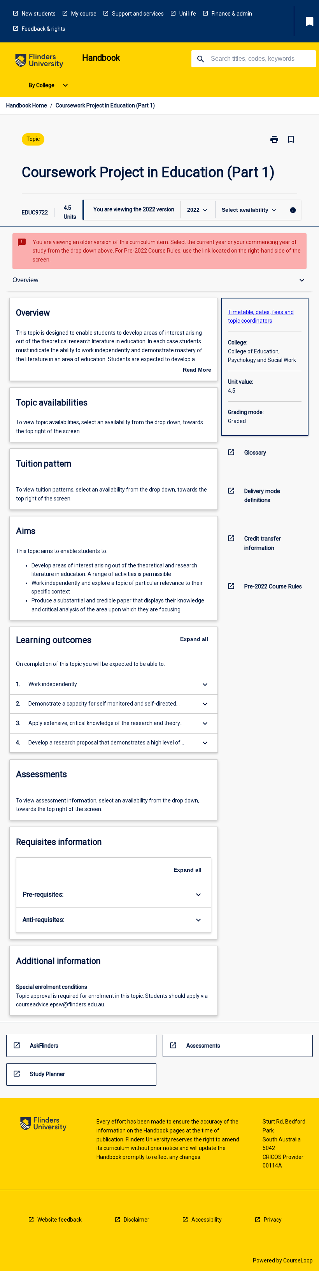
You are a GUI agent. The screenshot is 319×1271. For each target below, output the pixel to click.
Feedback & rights (43, 29)
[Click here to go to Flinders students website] (39, 62)
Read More (197, 370)
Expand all (194, 639)
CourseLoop (298, 1260)
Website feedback (59, 1220)
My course (83, 14)
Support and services (138, 14)
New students (39, 14)
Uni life (187, 14)
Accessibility (206, 1220)
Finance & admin (232, 14)
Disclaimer (136, 1220)
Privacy (273, 1220)
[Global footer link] (43, 1125)
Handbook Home (26, 105)
